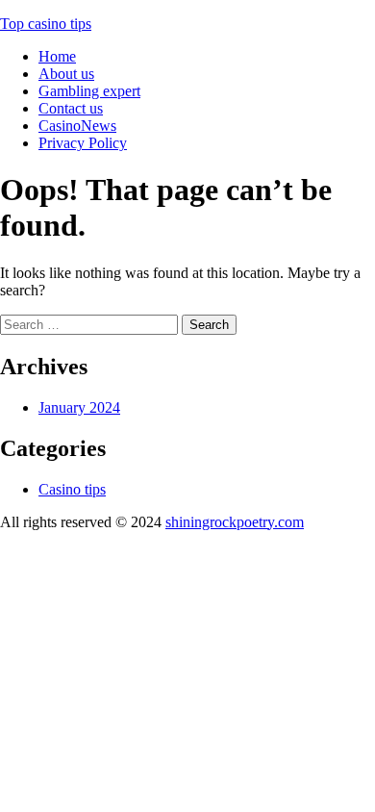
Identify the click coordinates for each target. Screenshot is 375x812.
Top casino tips (45, 23)
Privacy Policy (82, 143)
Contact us (70, 108)
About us (66, 73)
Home (57, 56)
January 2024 (79, 407)
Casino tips (72, 489)
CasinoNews (77, 125)
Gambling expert (89, 91)
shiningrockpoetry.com (234, 522)
